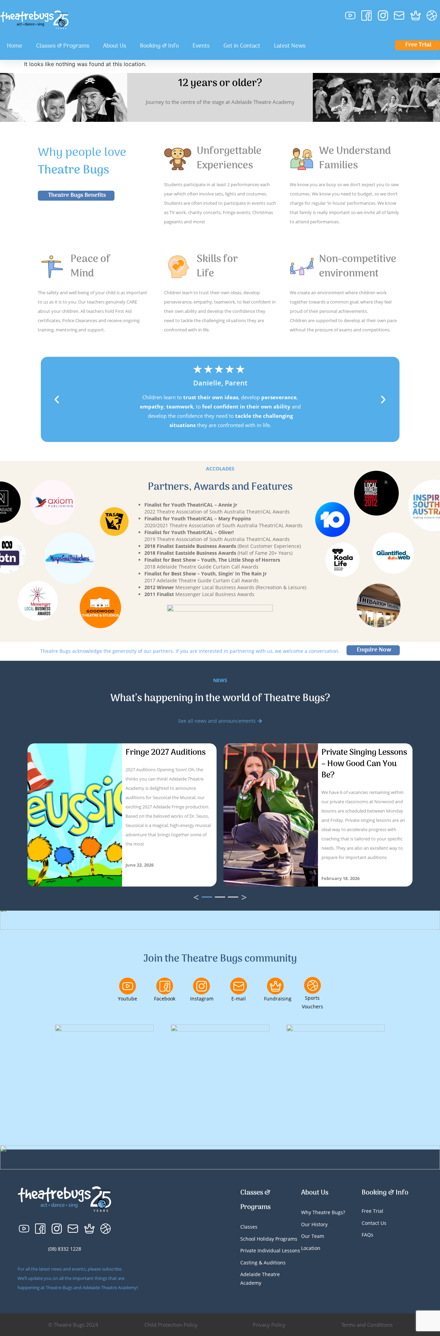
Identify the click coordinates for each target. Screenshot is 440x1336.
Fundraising (278, 998)
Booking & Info (159, 46)
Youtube (127, 998)
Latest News (290, 46)
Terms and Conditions (367, 1324)
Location (310, 1248)
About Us (114, 46)
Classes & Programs (62, 46)
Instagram (201, 998)
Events (201, 46)
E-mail (238, 998)
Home (14, 46)
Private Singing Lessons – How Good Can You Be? (364, 764)
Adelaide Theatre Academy (260, 1278)
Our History (314, 1224)
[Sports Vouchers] (312, 985)
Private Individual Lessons (270, 1250)
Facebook (164, 998)
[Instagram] (201, 986)
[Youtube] (127, 986)
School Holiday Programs (268, 1239)
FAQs (367, 1234)
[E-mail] (238, 986)
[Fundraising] (275, 986)
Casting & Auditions (263, 1262)
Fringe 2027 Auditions (165, 752)
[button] (57, 399)
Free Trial (372, 1211)
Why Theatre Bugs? (323, 1212)
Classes (248, 1226)
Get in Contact (241, 46)
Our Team (312, 1236)
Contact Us (374, 1223)
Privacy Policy (269, 1324)
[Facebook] (164, 986)
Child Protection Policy (171, 1324)
